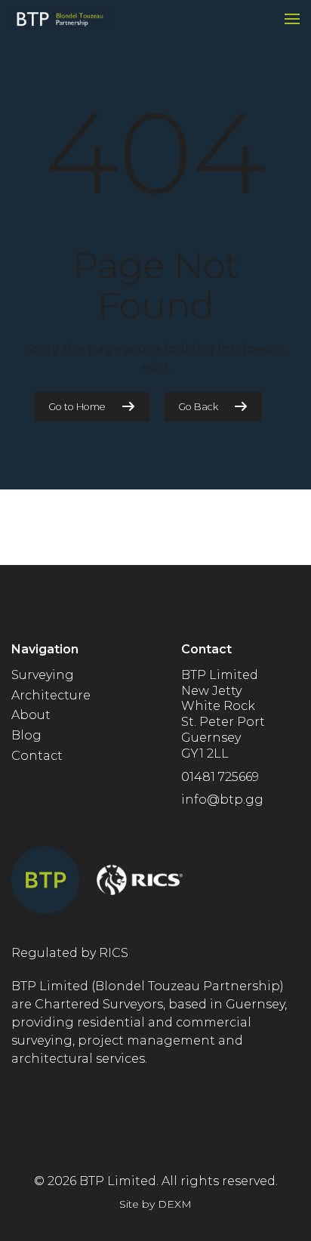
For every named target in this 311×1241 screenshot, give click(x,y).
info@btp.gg (222, 799)
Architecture (51, 695)
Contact (37, 756)
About (31, 715)
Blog (26, 735)
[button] (292, 19)
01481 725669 (220, 777)
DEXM (175, 1204)
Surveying (42, 675)
